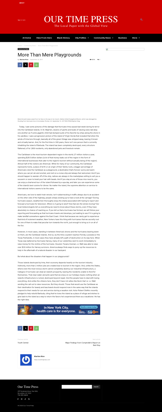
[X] (25, 64)
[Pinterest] (31, 64)
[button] (141, 20)
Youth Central (23, 343)
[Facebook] (20, 64)
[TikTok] (25, 399)
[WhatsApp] (36, 64)
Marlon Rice (24, 59)
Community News (30, 46)
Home (20, 46)
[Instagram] (21, 399)
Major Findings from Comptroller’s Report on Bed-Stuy (82, 344)
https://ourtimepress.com (42, 360)
